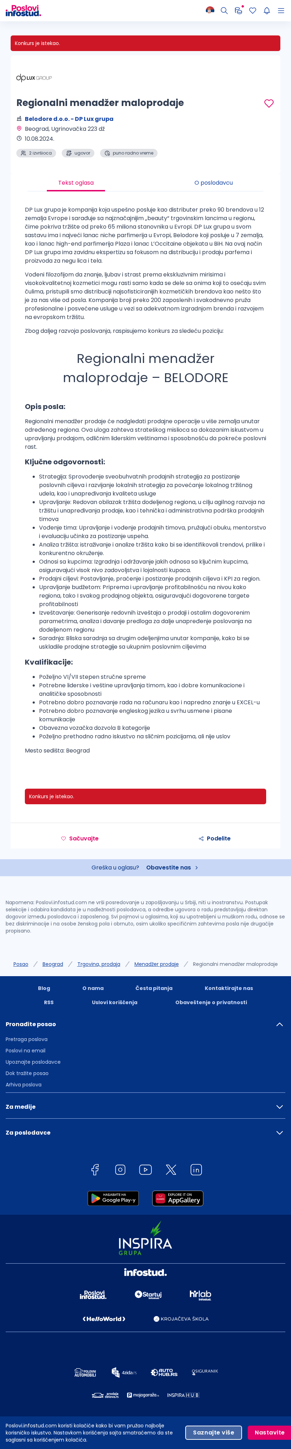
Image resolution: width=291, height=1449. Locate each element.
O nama (93, 988)
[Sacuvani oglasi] (253, 10)
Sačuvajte (84, 838)
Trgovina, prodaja (98, 964)
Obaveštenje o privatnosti (211, 1002)
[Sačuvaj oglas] (269, 103)
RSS (49, 1002)
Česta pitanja (154, 988)
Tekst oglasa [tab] (76, 183)
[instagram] (120, 1171)
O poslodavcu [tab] (213, 183)
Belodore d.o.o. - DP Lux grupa (69, 119)
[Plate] (238, 10)
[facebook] (95, 1171)
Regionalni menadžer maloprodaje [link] (235, 964)
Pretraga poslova (27, 1039)
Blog (44, 988)
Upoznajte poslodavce (33, 1061)
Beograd (53, 964)
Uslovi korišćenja (114, 1002)
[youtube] (145, 1171)
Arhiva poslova (24, 1084)
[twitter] (171, 1171)
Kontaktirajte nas (229, 988)
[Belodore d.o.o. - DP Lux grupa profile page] (34, 78)
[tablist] (145, 182)
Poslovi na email (25, 1050)
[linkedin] (196, 1171)
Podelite (219, 838)
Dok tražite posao (27, 1073)
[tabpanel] (145, 482)
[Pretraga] (224, 10)
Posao (20, 964)
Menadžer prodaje (156, 964)
